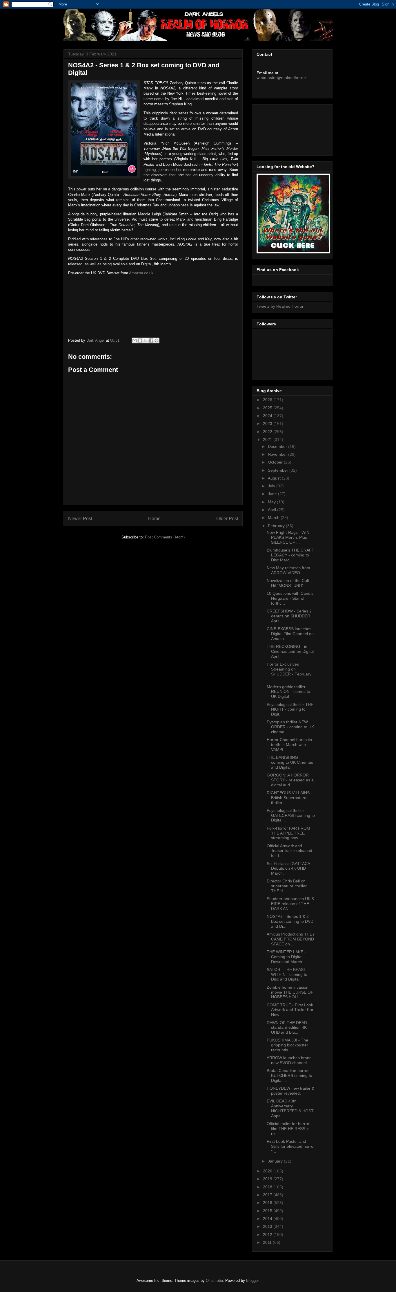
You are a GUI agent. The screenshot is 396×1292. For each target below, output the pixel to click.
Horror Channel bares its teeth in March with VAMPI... (289, 744)
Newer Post (80, 518)
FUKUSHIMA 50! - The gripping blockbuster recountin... (287, 1045)
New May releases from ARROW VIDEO (288, 570)
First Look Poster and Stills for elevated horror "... (291, 1146)
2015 (268, 1210)
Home (154, 518)
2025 (268, 408)
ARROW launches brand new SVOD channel (289, 1060)
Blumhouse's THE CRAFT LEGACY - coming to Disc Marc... (290, 555)
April (272, 509)
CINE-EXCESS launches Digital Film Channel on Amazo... (290, 633)
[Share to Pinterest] (156, 340)
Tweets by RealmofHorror (280, 306)
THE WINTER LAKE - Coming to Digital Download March (286, 956)
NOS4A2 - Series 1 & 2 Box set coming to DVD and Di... (290, 921)
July (272, 486)
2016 (268, 1202)
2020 (268, 1171)
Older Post (227, 518)
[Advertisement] (283, 128)
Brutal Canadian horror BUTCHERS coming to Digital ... (289, 1075)
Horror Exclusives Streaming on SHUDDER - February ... (289, 671)
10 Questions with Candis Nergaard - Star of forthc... (290, 598)
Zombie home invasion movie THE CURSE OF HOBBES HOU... (290, 992)
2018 (268, 1187)
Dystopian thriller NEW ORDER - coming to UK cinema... (290, 727)
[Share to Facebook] (151, 340)
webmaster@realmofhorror (281, 77)
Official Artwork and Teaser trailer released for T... (289, 851)
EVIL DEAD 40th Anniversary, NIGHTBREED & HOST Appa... (290, 1108)
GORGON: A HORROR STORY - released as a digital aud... (290, 780)
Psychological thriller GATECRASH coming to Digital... (291, 815)
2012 (268, 1234)
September (278, 470)
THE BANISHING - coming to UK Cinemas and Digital (290, 762)
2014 (268, 1218)
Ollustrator (214, 1280)
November (278, 454)
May (272, 502)
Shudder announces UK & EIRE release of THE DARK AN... (290, 903)
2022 (268, 431)
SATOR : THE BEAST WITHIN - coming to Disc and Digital (287, 974)
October (276, 462)
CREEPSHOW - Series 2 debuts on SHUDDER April (289, 616)
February (277, 525)
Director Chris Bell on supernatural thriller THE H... (287, 886)
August (275, 478)
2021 (268, 439)
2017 (268, 1194)
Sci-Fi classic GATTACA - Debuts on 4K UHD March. (290, 868)
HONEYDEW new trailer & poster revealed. (290, 1090)
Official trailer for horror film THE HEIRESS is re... (288, 1128)
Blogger (252, 1280)
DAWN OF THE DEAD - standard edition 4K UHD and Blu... (288, 1027)
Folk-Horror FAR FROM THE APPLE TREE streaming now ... (288, 833)
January (276, 1161)
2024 (268, 415)
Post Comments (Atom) (165, 537)
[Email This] (134, 340)
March (274, 517)
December (278, 446)
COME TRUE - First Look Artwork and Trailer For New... (290, 1010)
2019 (268, 1178)
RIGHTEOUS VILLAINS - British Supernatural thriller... (289, 797)
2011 (268, 1242)
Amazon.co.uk (141, 273)
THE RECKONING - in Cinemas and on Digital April (290, 651)
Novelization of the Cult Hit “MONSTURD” (288, 583)
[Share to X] (145, 340)
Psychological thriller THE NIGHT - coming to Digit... (290, 709)
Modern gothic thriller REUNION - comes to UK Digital (288, 691)
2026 (268, 399)
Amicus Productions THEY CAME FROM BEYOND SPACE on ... (291, 939)
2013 (268, 1226)
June (273, 493)
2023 (268, 423)
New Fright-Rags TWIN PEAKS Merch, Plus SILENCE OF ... (288, 537)
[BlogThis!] (140, 340)
